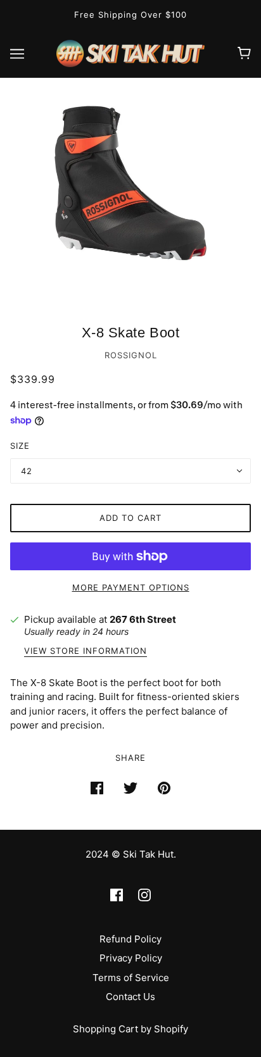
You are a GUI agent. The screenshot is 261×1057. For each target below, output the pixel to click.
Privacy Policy (130, 958)
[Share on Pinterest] (164, 787)
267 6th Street (143, 619)
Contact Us (130, 997)
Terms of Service (130, 978)
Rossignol (131, 355)
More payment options (130, 587)
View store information (85, 651)
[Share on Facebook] (96, 787)
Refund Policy (130, 939)
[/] (130, 52)
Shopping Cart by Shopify (130, 1029)
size (20, 446)
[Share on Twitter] (130, 787)
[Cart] (244, 53)
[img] (116, 895)
